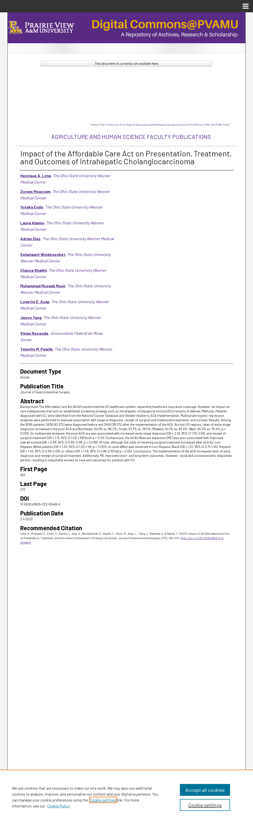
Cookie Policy (58, 805)
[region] (126, 797)
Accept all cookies (205, 790)
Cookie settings (103, 800)
